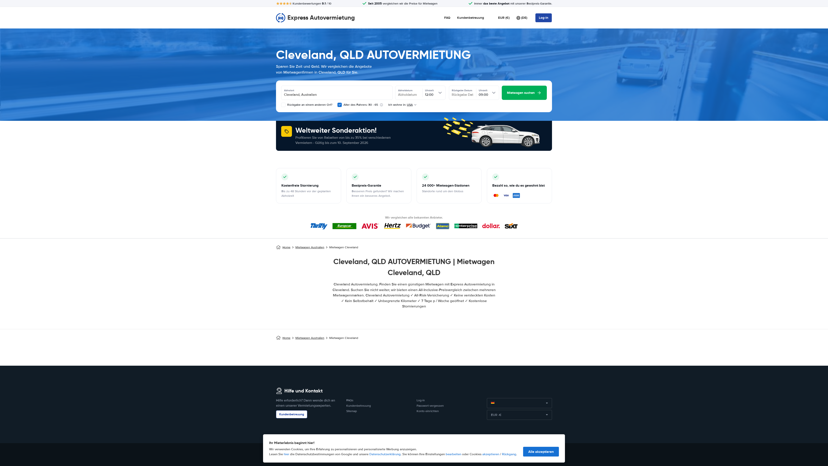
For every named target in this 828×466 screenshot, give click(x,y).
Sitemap (351, 411)
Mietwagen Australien (309, 247)
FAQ (447, 17)
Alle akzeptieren (541, 451)
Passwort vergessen (430, 406)
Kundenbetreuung (470, 17)
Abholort (289, 90)
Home (286, 247)
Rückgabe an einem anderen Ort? (309, 105)
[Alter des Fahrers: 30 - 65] (339, 105)
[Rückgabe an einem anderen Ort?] (283, 105)
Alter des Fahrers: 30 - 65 (360, 105)
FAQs (349, 400)
